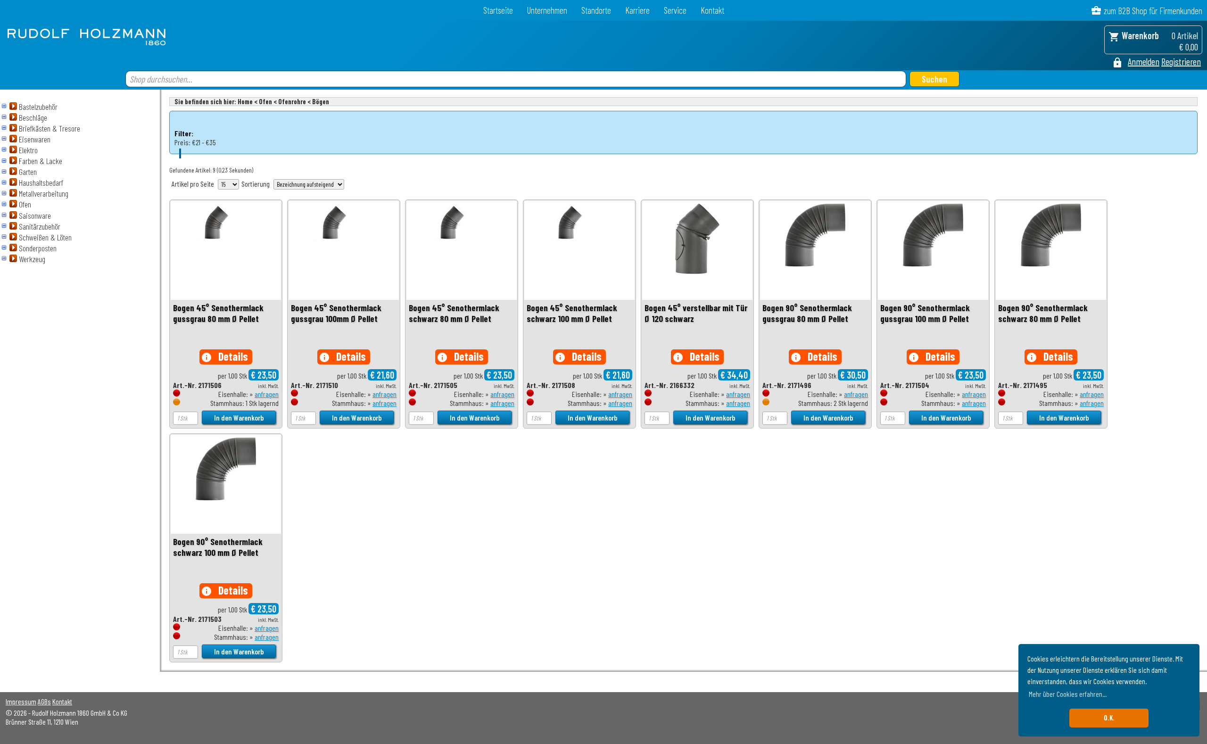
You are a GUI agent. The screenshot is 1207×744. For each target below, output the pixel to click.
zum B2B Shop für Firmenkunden (1153, 10)
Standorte (596, 10)
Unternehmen (547, 10)
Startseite (498, 10)
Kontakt (712, 10)
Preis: (182, 142)
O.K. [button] (1109, 718)
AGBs (44, 701)
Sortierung (255, 183)
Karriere (637, 10)
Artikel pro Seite (193, 183)
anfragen (267, 393)
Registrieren (1181, 61)
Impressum (21, 701)
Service (675, 10)
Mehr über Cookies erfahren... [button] (1068, 693)
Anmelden (1143, 61)
